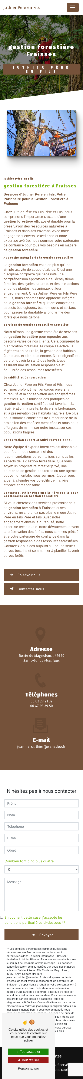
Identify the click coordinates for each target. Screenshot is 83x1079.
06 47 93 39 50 (41, 706)
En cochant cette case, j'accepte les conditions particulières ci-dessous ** (34, 920)
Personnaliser (28, 1068)
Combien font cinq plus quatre (29, 861)
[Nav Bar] (73, 7)
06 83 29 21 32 (41, 701)
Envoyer (46, 935)
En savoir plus (28, 575)
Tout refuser (29, 1060)
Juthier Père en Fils (21, 7)
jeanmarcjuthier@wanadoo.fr (41, 747)
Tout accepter (29, 1051)
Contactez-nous (30, 589)
